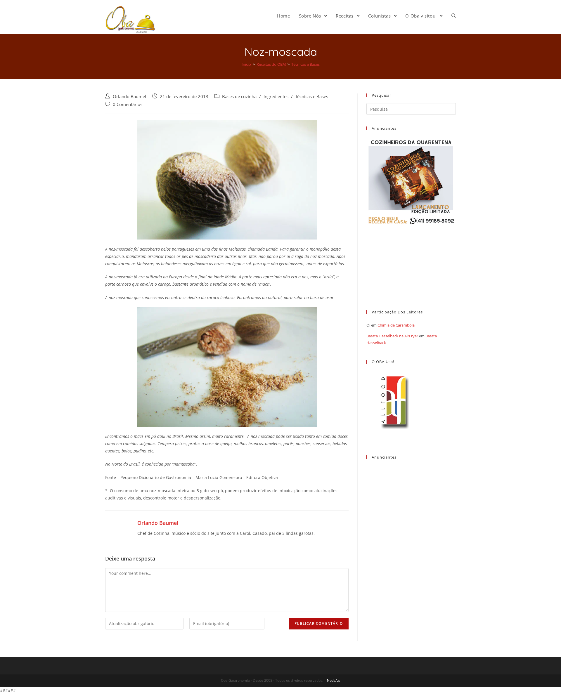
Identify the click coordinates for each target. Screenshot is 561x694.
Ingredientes (276, 96)
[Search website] (453, 16)
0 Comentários (127, 104)
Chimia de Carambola (396, 325)
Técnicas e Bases (311, 96)
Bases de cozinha (239, 96)
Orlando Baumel (129, 96)
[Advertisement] (411, 262)
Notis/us (333, 680)
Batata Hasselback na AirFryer (392, 336)
